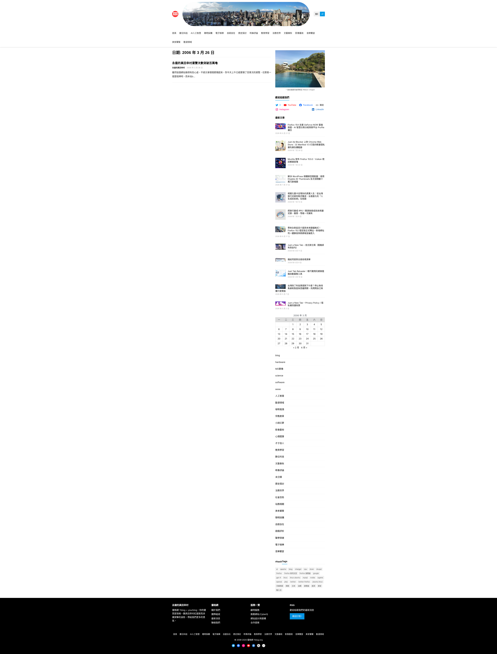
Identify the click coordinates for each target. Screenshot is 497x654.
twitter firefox (304, 582)
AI (277, 569)
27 (279, 343)
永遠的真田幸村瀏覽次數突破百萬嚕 (195, 63)
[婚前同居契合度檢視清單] (280, 260)
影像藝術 (279, 429)
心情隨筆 (279, 436)
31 (307, 343)
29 (292, 343)
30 (300, 343)
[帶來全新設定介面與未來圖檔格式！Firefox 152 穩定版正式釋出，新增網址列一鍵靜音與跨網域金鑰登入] (280, 229)
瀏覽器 (306, 586)
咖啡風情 (279, 409)
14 (286, 334)
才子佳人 (279, 443)
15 (293, 334)
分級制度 (279, 586)
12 (321, 329)
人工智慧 (279, 396)
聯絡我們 (215, 622)
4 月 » (304, 347)
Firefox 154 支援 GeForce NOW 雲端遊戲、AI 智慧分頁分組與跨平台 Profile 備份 (306, 127)
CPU (305, 569)
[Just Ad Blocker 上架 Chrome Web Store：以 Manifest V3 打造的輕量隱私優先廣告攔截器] (280, 146)
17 (307, 334)
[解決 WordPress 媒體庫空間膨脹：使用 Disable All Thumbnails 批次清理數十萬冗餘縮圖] (280, 179)
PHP (286, 582)
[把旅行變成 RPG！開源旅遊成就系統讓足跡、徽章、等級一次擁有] (280, 214)
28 (286, 343)
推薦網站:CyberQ (259, 614)
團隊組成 (215, 614)
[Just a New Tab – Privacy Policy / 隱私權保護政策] (280, 303)
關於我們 (215, 610)
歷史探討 (279, 483)
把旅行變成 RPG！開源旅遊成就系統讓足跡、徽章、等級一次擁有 (306, 212)
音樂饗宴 (279, 551)
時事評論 (279, 470)
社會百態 (279, 497)
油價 (299, 586)
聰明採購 (279, 517)
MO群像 (279, 369)
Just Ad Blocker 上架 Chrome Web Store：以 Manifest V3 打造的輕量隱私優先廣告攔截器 (306, 145)
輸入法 (278, 590)
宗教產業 (279, 416)
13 (279, 334)
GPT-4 (278, 578)
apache (283, 569)
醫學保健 (279, 538)
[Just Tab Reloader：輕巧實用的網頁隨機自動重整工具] (280, 273)
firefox (279, 573)
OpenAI (279, 582)
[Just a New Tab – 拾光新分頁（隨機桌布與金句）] (280, 247)
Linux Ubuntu (295, 578)
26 (321, 338)
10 (307, 329)
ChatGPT (298, 569)
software (279, 382)
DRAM (312, 569)
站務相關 (279, 504)
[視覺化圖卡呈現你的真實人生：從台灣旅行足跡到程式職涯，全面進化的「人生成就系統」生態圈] (280, 197)
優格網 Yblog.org (255, 640)
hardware (280, 362)
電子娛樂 (279, 544)
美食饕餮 (279, 511)
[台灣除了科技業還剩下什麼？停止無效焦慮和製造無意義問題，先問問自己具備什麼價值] (280, 286)
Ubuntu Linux (317, 582)
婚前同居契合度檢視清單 (299, 259)
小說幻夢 (279, 423)
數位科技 (279, 456)
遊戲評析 (279, 531)
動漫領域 (279, 402)
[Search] (322, 14)
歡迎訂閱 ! (297, 616)
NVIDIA (312, 578)
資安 (319, 586)
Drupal (318, 569)
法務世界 (279, 490)
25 (314, 338)
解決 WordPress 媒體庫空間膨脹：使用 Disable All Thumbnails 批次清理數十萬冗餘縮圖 (306, 179)
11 (314, 329)
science (279, 375)
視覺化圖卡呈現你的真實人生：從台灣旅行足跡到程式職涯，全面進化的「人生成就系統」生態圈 (305, 196)
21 (286, 338)
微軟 (287, 586)
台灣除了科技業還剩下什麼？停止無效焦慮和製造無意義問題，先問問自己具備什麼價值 (299, 288)
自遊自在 (279, 524)
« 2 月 (296, 347)
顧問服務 (255, 610)
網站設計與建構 (258, 618)
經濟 (313, 586)
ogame (320, 578)
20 (279, 338)
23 (300, 338)
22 (293, 338)
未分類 (278, 477)
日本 (293, 586)
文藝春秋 (279, 463)
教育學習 (279, 450)
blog (277, 355)
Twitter (293, 582)
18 (314, 334)
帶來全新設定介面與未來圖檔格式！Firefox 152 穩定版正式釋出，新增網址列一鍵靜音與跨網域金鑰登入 (306, 230)
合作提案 (255, 622)
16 (300, 334)
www (278, 389)
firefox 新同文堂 (290, 573)
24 (307, 338)
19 (321, 334)
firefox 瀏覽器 (305, 573)
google (316, 573)
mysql (305, 578)
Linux (285, 578)
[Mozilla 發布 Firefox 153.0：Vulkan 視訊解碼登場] (280, 163)
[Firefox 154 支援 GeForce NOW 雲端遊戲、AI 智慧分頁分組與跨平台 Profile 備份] (280, 126)
